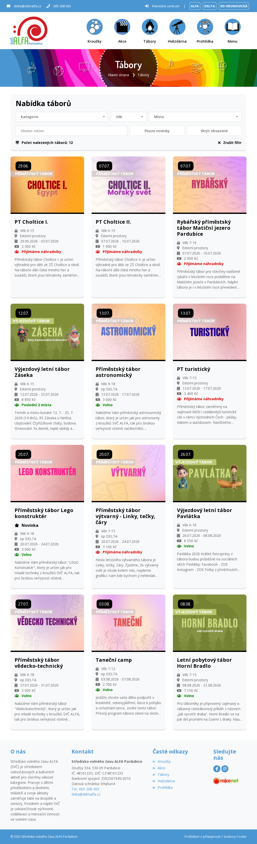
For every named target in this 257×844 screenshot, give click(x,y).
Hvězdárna (166, 781)
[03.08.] (128, 622)
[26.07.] (209, 472)
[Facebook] (216, 768)
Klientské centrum (165, 6)
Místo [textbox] (159, 116)
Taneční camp (114, 660)
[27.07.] (47, 622)
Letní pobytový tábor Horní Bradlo (204, 663)
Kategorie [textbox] (29, 116)
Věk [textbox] (119, 116)
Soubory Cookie (235, 836)
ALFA (195, 6)
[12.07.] (47, 331)
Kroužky (164, 761)
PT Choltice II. (113, 222)
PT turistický (193, 369)
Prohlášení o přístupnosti (202, 836)
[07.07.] (128, 184)
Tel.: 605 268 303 (85, 789)
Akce (161, 768)
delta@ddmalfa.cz (27, 6)
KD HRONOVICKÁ (233, 6)
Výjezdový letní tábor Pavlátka (204, 513)
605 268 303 (62, 6)
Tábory (143, 74)
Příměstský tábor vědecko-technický (39, 663)
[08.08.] (209, 622)
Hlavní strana (118, 74)
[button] (232, 30)
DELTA (209, 6)
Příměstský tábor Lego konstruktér (44, 513)
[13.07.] (128, 331)
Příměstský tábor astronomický (118, 372)
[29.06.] (47, 184)
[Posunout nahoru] (245, 832)
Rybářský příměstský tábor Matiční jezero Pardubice (204, 228)
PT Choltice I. (31, 222)
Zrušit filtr (232, 142)
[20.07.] (47, 472)
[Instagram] (224, 768)
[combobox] (62, 117)
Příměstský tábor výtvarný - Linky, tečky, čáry (125, 516)
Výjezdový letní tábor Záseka (42, 372)
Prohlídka (165, 787)
